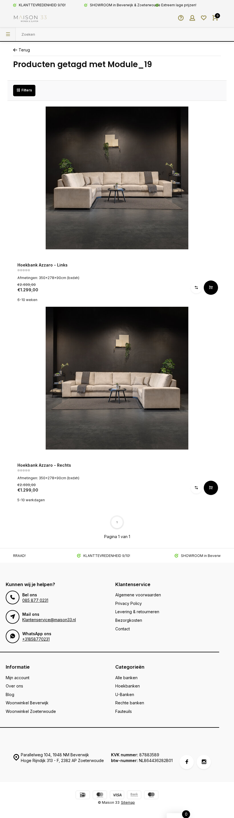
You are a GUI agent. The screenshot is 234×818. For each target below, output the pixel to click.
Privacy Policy (128, 603)
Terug (24, 49)
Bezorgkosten (128, 620)
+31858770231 (36, 639)
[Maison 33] (30, 18)
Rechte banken (129, 702)
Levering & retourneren (137, 611)
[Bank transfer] (134, 796)
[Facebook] (186, 762)
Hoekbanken (127, 685)
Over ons (14, 685)
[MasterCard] (100, 796)
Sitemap (128, 802)
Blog (10, 694)
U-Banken (124, 694)
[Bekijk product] (211, 287)
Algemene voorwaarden (138, 594)
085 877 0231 (35, 600)
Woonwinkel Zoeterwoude (31, 711)
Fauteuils (123, 711)
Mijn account (17, 677)
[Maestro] (151, 796)
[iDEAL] (83, 796)
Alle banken (126, 677)
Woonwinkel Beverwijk (27, 702)
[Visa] (117, 796)
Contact (122, 628)
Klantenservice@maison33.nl (49, 619)
